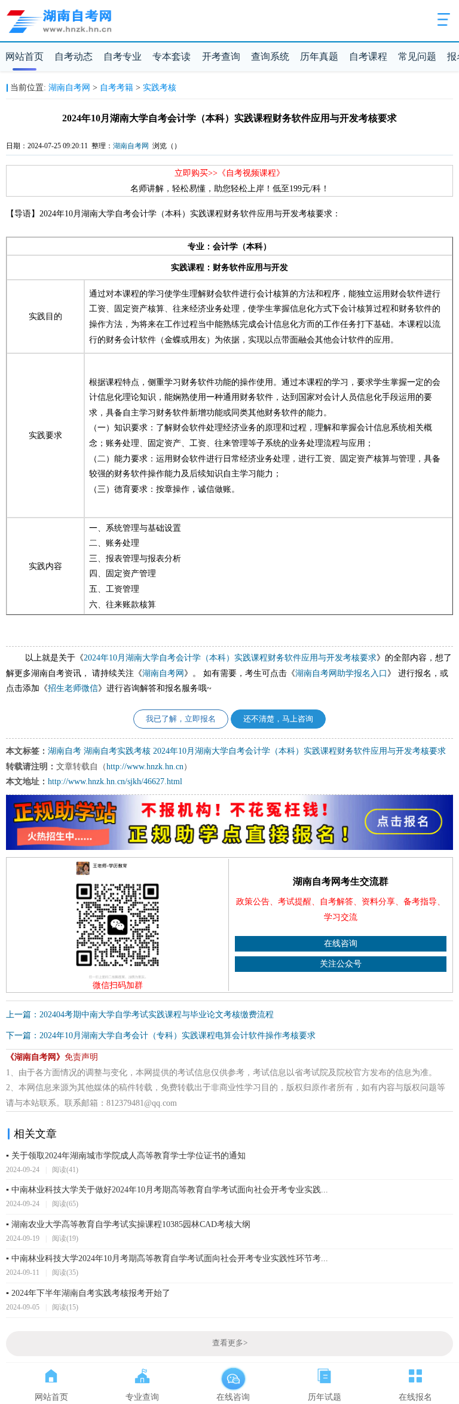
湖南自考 (64, 751)
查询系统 (270, 56)
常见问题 (417, 56)
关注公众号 (341, 963)
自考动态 (73, 56)
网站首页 (24, 56)
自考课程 (368, 56)
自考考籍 (116, 87)
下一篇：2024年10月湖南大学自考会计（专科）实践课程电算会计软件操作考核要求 (161, 1035)
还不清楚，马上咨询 (278, 719)
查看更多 (229, 1343)
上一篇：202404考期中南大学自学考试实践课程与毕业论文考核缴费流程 (140, 1014)
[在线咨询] (233, 1373)
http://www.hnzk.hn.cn (144, 766)
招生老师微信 (73, 688)
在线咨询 (340, 943)
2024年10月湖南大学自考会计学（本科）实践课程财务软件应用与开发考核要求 (230, 657)
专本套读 (171, 56)
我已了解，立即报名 (181, 719)
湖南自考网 (69, 87)
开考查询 (221, 56)
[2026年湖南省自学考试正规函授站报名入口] (230, 847)
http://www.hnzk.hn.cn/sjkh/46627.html (115, 781)
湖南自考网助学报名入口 (341, 673)
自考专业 (122, 56)
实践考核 (159, 87)
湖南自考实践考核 (117, 751)
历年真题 (319, 56)
